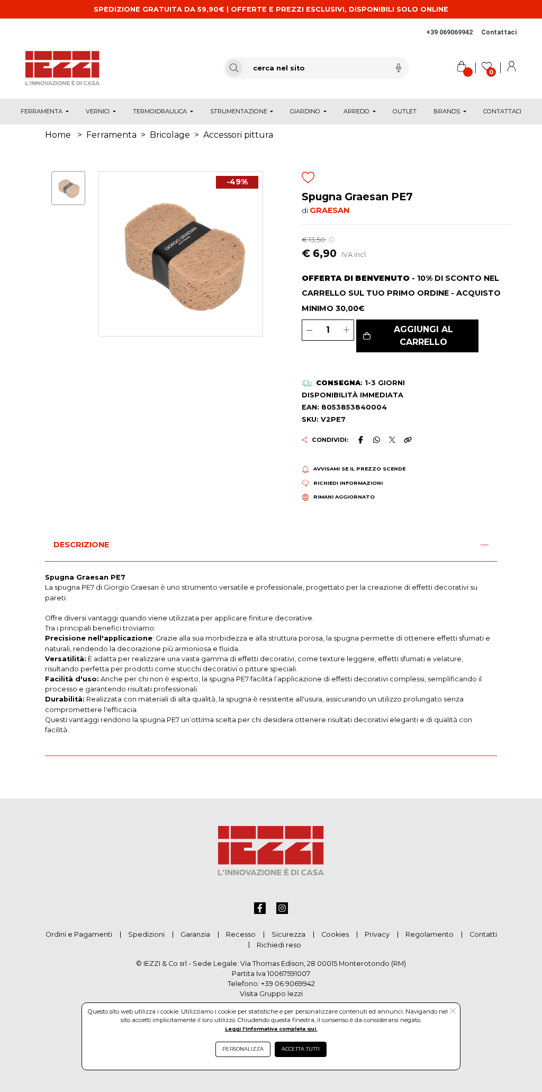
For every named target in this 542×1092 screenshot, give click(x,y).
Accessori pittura (238, 135)
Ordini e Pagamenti (79, 934)
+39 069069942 (449, 32)
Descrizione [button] (81, 544)
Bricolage (170, 135)
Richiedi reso (279, 945)
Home (58, 135)
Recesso (241, 934)
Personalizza (243, 1049)
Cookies (335, 934)
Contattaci (499, 32)
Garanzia (195, 934)
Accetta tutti (301, 1049)
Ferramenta (111, 135)
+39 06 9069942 (288, 984)
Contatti (483, 934)
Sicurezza (288, 934)
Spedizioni (146, 934)
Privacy (377, 934)
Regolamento (429, 934)
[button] (417, 335)
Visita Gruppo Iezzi (271, 994)
